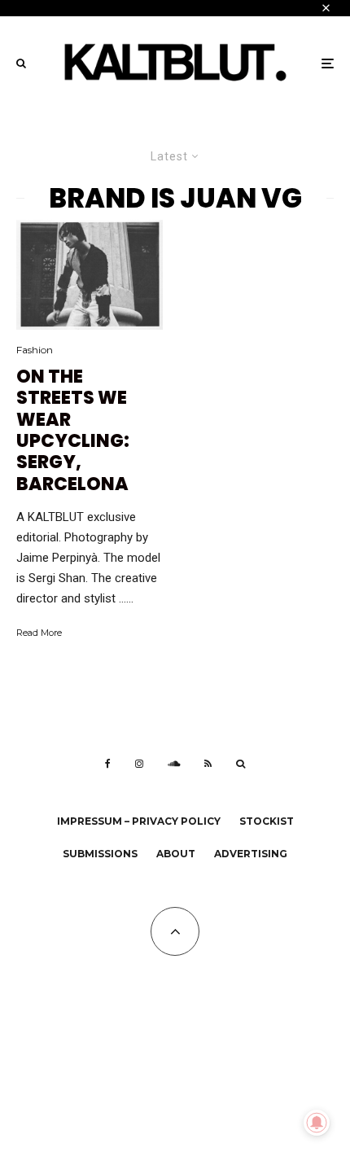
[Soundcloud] (173, 764)
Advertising (250, 854)
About (175, 854)
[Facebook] (108, 764)
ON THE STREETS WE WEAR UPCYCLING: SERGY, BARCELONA (72, 430)
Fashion (34, 350)
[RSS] (208, 764)
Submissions (100, 854)
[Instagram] (139, 764)
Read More (39, 632)
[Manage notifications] (317, 1123)
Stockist (266, 821)
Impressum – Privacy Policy (139, 821)
